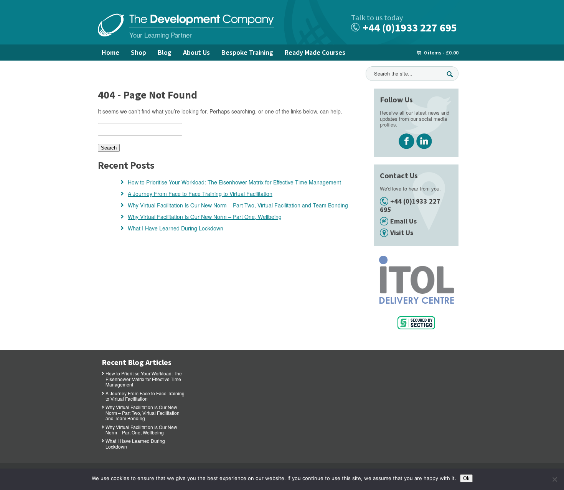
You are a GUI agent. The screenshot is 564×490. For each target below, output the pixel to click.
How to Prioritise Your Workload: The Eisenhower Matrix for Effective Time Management (234, 182)
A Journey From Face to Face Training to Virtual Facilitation (200, 193)
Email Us (403, 221)
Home (110, 52)
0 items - (441, 52)
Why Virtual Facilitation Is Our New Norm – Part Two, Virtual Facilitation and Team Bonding (238, 205)
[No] (554, 479)
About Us (196, 52)
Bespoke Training (247, 52)
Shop (138, 52)
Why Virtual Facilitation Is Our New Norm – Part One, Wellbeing (205, 216)
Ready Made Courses (315, 52)
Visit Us (401, 232)
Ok (466, 478)
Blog (165, 52)
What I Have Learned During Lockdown (175, 228)
